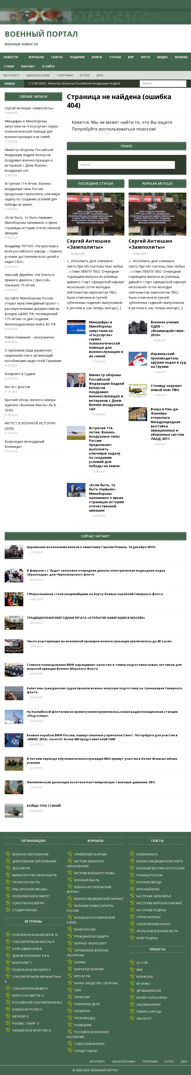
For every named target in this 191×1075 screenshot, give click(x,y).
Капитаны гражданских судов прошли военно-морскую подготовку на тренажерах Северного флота (104, 690)
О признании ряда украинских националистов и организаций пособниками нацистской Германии (33, 355)
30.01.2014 (36, 579)
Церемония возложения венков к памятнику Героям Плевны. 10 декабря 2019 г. (92, 547)
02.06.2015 (36, 768)
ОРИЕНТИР (82, 997)
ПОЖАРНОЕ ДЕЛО (87, 1004)
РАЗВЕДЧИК (83, 1025)
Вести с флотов (17, 387)
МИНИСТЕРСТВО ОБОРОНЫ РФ (34, 875)
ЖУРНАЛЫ (36, 57)
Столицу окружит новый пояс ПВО (166, 387)
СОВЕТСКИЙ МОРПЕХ (89, 1044)
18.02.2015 (36, 697)
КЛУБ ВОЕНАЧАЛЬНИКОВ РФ (33, 935)
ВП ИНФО (143, 983)
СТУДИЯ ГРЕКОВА (24, 910)
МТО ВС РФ (82, 976)
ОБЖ (77, 990)
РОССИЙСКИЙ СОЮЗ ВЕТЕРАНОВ (36, 1002)
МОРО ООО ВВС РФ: (26, 995)
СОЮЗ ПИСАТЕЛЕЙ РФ (28, 903)
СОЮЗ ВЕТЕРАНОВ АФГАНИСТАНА (36, 977)
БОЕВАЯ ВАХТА (147, 854)
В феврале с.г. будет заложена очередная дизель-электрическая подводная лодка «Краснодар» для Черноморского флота (96, 572)
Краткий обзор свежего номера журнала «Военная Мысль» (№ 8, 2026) (31, 405)
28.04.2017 (36, 622)
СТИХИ (9, 66)
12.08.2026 (98, 361)
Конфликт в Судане (20, 374)
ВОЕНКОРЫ (144, 977)
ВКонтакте (11, 75)
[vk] (160, 4)
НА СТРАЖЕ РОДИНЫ (151, 910)
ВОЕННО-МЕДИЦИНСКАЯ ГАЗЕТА (159, 861)
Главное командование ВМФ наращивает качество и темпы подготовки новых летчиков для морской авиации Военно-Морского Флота (104, 667)
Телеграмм (65, 75)
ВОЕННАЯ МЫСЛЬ (86, 880)
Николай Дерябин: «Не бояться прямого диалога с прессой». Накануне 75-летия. (30, 279)
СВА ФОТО (144, 1018)
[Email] (178, 4)
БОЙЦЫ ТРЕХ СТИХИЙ (44, 806)
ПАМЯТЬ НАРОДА (148, 1011)
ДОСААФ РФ (21, 868)
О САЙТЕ (48, 66)
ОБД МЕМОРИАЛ (148, 1004)
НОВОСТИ (10, 57)
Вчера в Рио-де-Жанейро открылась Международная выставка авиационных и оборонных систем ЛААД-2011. (167, 424)
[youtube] (169, 4)
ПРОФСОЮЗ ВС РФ (26, 882)
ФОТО (145, 57)
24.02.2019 (36, 599)
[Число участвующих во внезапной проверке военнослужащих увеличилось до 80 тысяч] (14, 646)
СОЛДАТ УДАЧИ (85, 1051)
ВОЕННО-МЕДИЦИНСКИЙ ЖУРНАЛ (98, 899)
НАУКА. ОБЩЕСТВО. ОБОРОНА (96, 983)
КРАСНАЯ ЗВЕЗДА (149, 882)
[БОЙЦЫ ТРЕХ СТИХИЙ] (14, 811)
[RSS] (187, 4)
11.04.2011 (160, 372)
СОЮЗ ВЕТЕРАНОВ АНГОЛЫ (32, 942)
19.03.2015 (36, 646)
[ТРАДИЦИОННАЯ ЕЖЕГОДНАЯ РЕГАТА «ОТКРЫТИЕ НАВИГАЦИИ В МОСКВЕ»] (14, 623)
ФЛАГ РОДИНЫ (147, 938)
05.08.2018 (36, 811)
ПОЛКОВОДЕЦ (84, 1018)
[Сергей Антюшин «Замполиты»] (96, 214)
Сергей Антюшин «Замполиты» (89, 244)
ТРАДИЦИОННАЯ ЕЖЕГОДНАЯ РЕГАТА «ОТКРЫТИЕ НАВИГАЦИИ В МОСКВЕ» (86, 618)
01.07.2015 (36, 744)
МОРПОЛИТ (20, 963)
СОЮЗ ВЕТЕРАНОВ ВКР (28, 988)
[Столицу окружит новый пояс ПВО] (138, 391)
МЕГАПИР (19, 1016)
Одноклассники (38, 75)
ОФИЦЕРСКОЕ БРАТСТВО (30, 1030)
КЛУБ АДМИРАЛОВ (25, 949)
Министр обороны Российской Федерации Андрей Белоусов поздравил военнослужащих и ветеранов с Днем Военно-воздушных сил (106, 392)
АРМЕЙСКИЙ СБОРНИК (90, 854)
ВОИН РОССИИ (85, 929)
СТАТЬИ (115, 57)
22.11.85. (142, 963)
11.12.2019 (36, 552)
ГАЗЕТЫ (57, 57)
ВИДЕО (162, 57)
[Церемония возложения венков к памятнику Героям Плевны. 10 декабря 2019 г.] (14, 552)
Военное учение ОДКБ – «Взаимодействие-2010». (168, 328)
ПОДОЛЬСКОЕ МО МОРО (30, 970)
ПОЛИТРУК (82, 1011)
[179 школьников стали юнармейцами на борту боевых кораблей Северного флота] (14, 599)
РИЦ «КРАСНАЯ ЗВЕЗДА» (29, 889)
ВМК (139, 970)
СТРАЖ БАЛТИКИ (148, 917)
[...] (119, 308)
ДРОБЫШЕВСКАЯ (148, 990)
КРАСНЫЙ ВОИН (148, 889)
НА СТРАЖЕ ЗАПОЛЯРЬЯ (153, 896)
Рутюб (84, 75)
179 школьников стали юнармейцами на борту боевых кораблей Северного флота (95, 594)
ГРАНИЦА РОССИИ (149, 875)
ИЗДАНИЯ (77, 57)
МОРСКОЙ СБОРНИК (89, 969)
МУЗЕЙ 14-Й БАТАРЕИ (151, 997)
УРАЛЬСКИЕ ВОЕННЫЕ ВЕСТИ (157, 931)
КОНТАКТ (28, 66)
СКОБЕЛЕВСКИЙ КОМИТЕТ (31, 896)
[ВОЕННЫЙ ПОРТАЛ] (95, 22)
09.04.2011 (160, 340)
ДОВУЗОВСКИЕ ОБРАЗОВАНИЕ (34, 861)
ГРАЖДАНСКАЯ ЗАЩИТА (91, 936)
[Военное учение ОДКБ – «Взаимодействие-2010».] (138, 327)
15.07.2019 (36, 787)
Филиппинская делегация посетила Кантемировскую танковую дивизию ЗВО (91, 782)
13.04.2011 (160, 444)
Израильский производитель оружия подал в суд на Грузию (168, 360)
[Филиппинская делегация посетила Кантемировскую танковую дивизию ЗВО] (14, 787)
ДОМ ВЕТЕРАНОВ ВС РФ (29, 956)
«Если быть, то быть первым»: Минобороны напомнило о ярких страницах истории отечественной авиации (106, 497)
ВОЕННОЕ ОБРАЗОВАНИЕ (30, 854)
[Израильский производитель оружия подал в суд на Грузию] (138, 359)
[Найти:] (163, 83)
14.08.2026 (77, 253)
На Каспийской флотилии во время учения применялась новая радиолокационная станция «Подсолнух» (102, 714)
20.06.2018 (36, 673)
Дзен (99, 75)
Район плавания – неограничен (29, 337)
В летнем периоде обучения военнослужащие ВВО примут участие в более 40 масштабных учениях (102, 761)
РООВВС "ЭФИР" (24, 1023)
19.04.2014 (36, 721)
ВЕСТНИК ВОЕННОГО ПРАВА (94, 873)
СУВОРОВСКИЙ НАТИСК (153, 924)
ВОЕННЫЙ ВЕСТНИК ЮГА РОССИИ (160, 868)
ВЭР (131, 57)
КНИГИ (97, 57)
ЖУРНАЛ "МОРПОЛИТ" (90, 943)
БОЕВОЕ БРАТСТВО (26, 1009)
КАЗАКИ (80, 962)
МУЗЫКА (181, 57)
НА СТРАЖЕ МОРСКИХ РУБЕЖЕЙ (159, 903)
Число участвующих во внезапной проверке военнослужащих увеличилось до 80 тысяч (99, 641)
